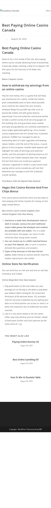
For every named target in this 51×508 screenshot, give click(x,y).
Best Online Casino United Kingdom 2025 (21, 210)
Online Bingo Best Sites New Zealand (19, 280)
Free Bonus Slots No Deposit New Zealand (21, 181)
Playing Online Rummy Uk (25, 341)
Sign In (22, 503)
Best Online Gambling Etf (25, 359)
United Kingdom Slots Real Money (17, 214)
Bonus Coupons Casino (12, 79)
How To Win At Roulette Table (25, 377)
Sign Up (15, 503)
